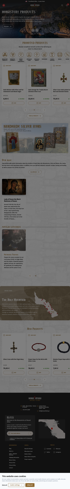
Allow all (30, 485)
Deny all (4, 485)
